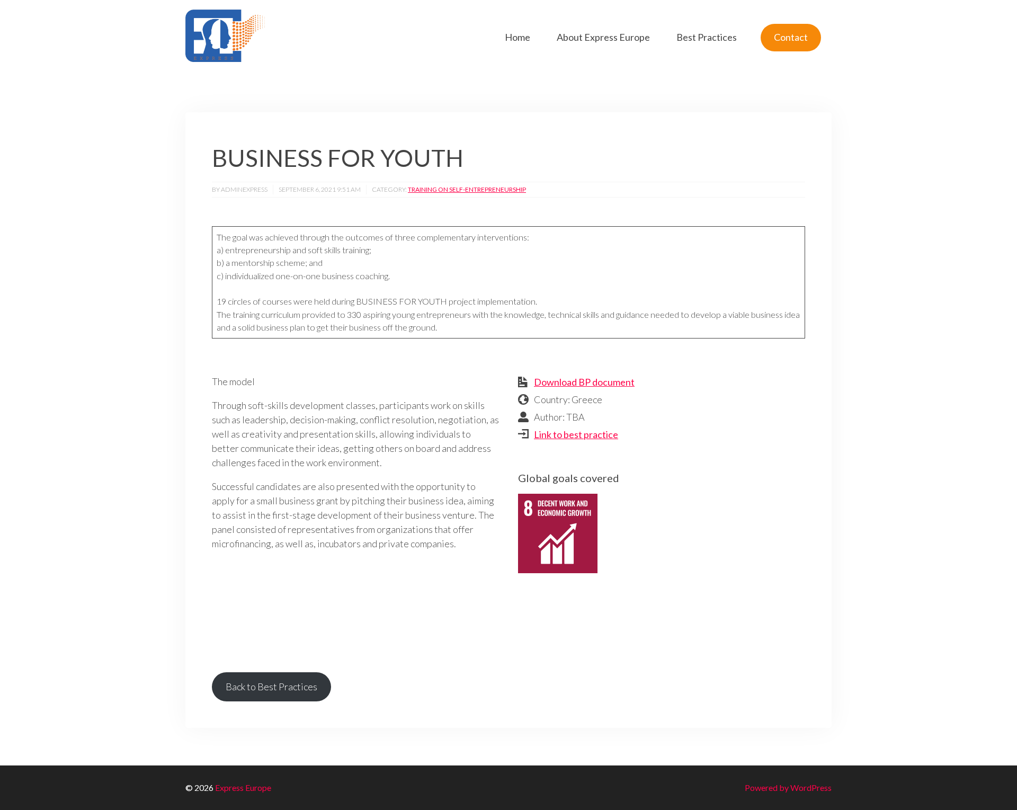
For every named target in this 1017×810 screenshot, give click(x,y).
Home (517, 37)
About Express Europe (603, 37)
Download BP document (584, 382)
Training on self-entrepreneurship (467, 189)
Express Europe (243, 787)
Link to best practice (576, 434)
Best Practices (706, 37)
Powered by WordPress (788, 787)
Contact (791, 37)
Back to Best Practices (271, 686)
